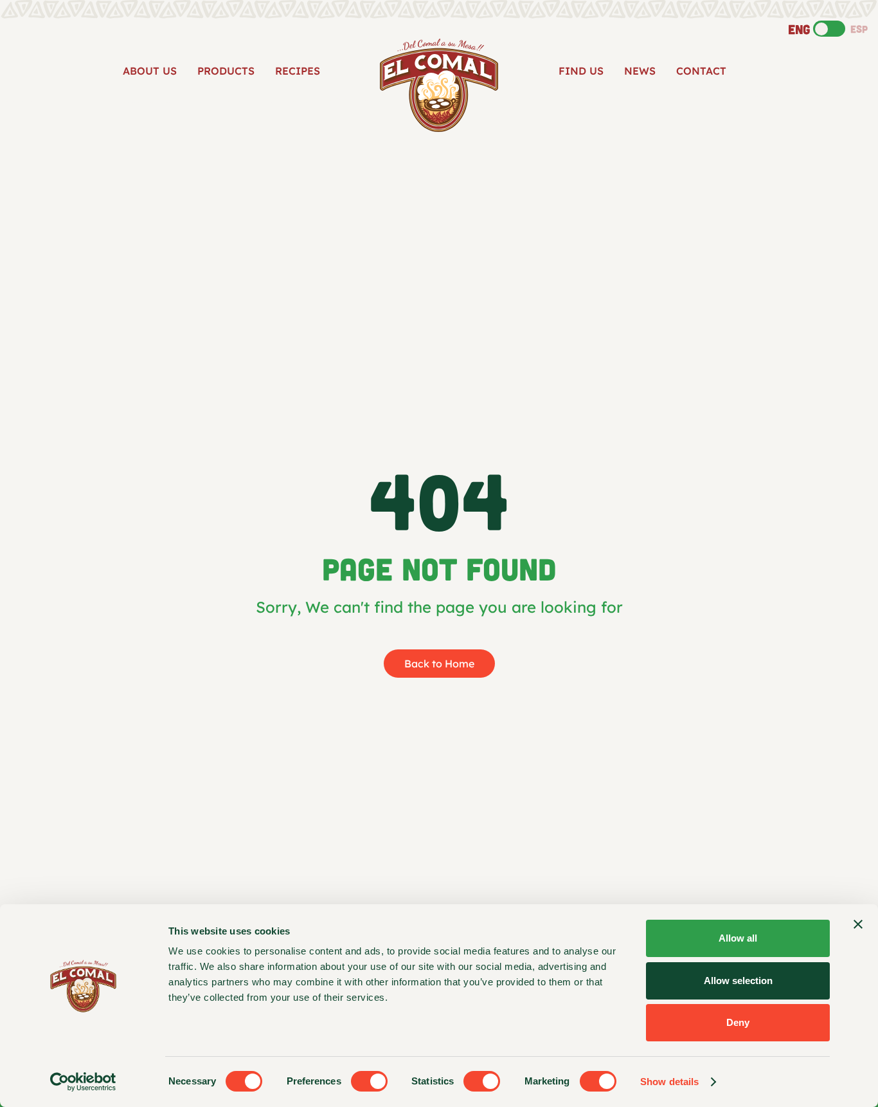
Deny (737, 1022)
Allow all (738, 938)
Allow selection (738, 980)
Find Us (581, 70)
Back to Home (439, 663)
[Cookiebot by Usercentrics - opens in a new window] (83, 1082)
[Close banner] (858, 924)
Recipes (297, 70)
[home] (439, 85)
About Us (150, 70)
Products (226, 70)
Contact (701, 70)
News (640, 70)
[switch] (369, 1081)
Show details (669, 1081)
